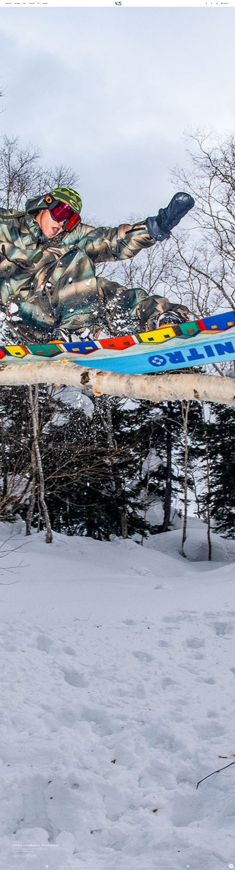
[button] (216, 3)
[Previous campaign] (47, 866)
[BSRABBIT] (117, 3)
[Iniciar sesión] (211, 3)
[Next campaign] (188, 866)
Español (225, 3)
